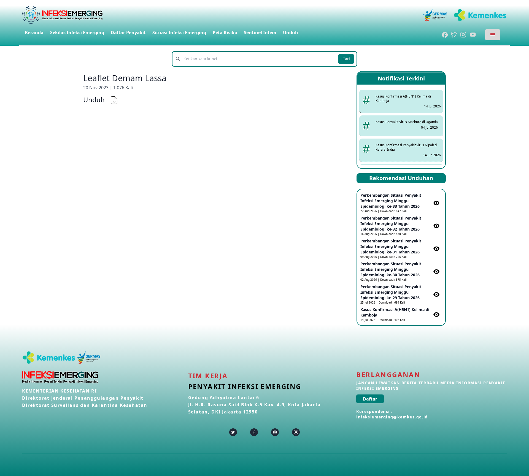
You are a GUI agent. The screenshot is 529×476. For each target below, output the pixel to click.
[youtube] (296, 432)
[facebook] (254, 432)
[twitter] (233, 432)
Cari (346, 58)
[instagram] (275, 432)
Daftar (370, 399)
